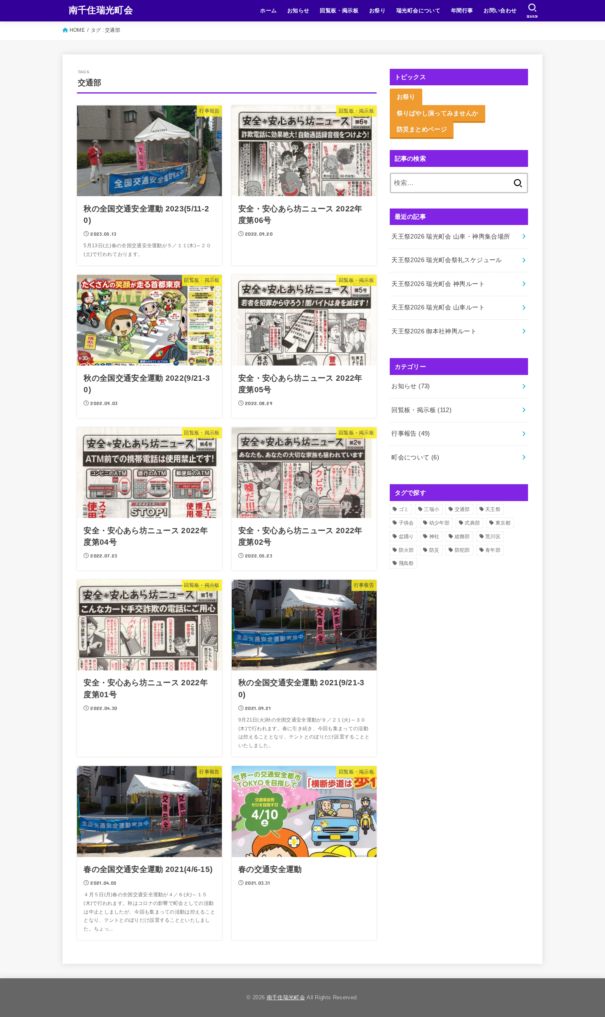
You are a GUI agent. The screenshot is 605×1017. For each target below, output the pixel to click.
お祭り (377, 10)
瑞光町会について (418, 10)
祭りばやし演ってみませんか (438, 113)
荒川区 (492, 536)
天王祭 (492, 509)
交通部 (462, 509)
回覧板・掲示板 (339, 10)
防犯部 (462, 550)
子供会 (406, 523)
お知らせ (298, 10)
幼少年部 (439, 523)
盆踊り (406, 536)
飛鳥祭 (406, 563)
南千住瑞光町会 (101, 10)
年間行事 (462, 10)
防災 (434, 550)
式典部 (472, 523)
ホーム (268, 10)
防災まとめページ (422, 129)
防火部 (406, 550)
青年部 (492, 550)
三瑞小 (431, 509)
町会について (415, 457)
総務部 (462, 536)
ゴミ (404, 509)
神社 (434, 536)
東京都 (503, 523)
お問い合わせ (500, 10)
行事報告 (410, 433)
